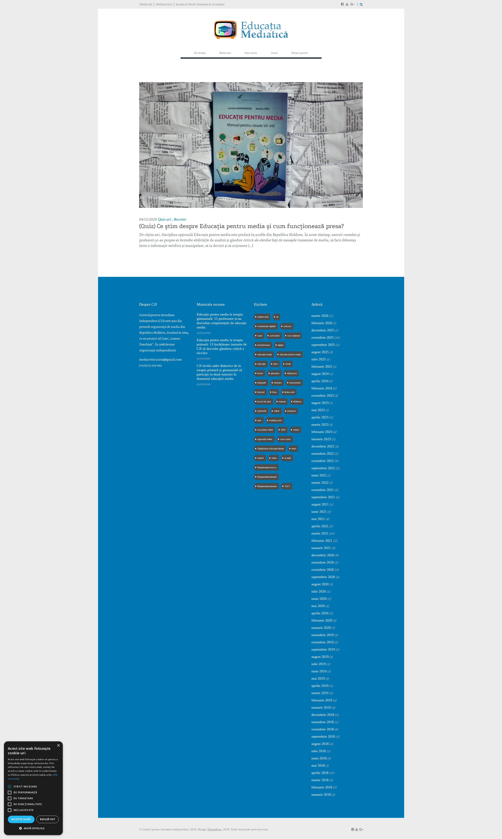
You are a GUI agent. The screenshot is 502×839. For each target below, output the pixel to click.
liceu (274, 392)
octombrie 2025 (322, 337)
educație (261, 364)
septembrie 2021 (323, 497)
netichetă (261, 411)
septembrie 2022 (323, 468)
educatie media (264, 354)
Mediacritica (164, 4)
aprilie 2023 (319, 417)
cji (277, 317)
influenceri (292, 373)
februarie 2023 (321, 432)
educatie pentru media (290, 354)
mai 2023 (318, 410)
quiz (259, 420)
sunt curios (285, 439)
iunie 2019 (318, 671)
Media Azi (145, 4)
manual (282, 401)
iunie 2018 (318, 758)
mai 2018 (318, 765)
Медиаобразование (267, 477)
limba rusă (289, 392)
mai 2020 (318, 606)
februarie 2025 (321, 366)
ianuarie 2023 (321, 439)
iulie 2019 (318, 664)
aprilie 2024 (319, 381)
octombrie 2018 (322, 729)
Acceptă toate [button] (21, 819)
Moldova (297, 401)
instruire (278, 383)
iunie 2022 (318, 475)
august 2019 (320, 657)
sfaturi (296, 430)
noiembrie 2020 (322, 562)
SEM (283, 430)
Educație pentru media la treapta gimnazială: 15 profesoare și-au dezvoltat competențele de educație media (221, 320)
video (274, 458)
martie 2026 (319, 316)
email (288, 364)
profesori (291, 411)
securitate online (265, 430)
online (276, 411)
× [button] (58, 745)
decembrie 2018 (322, 715)
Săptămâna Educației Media (270, 448)
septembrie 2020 (323, 577)
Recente (180, 219)
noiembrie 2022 (322, 453)
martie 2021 (319, 533)
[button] (33, 828)
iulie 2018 (318, 751)
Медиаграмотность (266, 467)
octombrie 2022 (322, 461)
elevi (275, 364)
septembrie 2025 (323, 345)
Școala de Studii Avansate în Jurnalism (200, 4)
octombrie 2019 (322, 642)
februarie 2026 (321, 323)
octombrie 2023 (322, 395)
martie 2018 (319, 780)
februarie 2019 (321, 700)
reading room (275, 420)
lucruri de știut (264, 401)
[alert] (33, 788)
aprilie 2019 (319, 686)
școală (288, 458)
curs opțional (293, 336)
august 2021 (320, 504)
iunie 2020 (318, 599)
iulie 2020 (318, 591)
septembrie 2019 (323, 649)
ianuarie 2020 (321, 628)
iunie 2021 (318, 512)
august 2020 (320, 584)
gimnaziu (275, 373)
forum (260, 373)
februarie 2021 (321, 541)
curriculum (275, 336)
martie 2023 (319, 424)
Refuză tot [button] (47, 819)
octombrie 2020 (322, 570)
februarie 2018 (321, 787)
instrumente (295, 383)
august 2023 (320, 403)
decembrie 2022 (322, 446)
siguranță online (264, 439)
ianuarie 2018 (321, 794)
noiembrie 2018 (322, 722)
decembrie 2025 (322, 330)
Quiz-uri (164, 219)
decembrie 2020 (322, 555)
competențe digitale (266, 326)
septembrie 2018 (323, 736)
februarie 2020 (321, 620)
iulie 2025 (318, 359)
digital (280, 345)
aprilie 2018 (319, 773)
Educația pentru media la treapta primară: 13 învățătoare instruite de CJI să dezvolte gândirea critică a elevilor (222, 346)
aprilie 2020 (319, 613)
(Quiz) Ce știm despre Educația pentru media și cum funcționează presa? (241, 226)
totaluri (260, 458)
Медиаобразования (267, 486)
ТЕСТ (287, 486)
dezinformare (263, 345)
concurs (287, 326)
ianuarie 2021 (321, 548)
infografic (261, 383)
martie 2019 (319, 693)
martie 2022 (319, 482)
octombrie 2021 (322, 490)
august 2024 (320, 374)
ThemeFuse (214, 829)
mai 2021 (318, 519)
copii (259, 336)
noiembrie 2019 (322, 635)
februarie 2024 (321, 388)
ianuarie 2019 (321, 707)
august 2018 (320, 744)
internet (261, 392)
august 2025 (320, 352)
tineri (294, 448)
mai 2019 (318, 678)
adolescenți (262, 317)
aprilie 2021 (319, 526)
